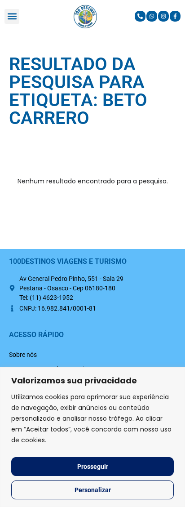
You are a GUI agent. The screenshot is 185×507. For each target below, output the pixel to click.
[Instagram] (163, 16)
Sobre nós (23, 354)
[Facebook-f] (175, 16)
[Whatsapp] (151, 16)
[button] (11, 16)
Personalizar (93, 490)
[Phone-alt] (140, 16)
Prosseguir (92, 466)
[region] (92, 437)
